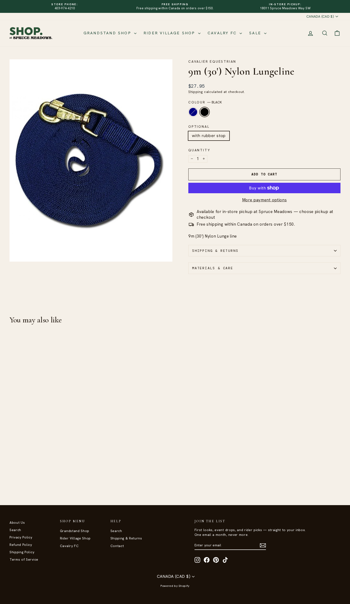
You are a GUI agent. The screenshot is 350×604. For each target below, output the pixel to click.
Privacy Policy (21, 537)
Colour (205, 102)
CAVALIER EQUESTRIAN (212, 61)
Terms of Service (24, 559)
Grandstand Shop (108, 33)
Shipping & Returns (215, 251)
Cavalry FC (223, 33)
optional (199, 126)
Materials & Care (212, 268)
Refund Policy (21, 545)
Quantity (199, 150)
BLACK (204, 112)
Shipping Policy (22, 552)
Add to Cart (49, 449)
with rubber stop (209, 135)
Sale (256, 33)
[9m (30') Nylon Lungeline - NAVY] (12, 477)
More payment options (264, 200)
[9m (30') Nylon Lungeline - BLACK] (19, 477)
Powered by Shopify (175, 586)
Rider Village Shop (170, 33)
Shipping (195, 92)
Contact (117, 546)
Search (15, 530)
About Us (17, 522)
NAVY (193, 112)
